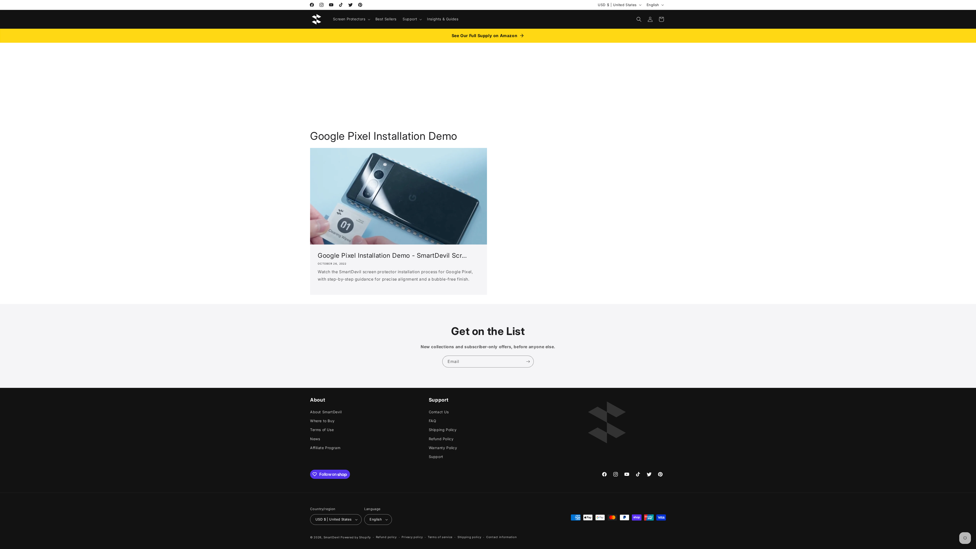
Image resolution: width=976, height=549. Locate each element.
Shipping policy (469, 537)
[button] (351, 19)
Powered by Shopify (356, 537)
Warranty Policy (443, 448)
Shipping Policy (443, 430)
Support (436, 456)
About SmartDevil (326, 412)
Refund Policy (441, 439)
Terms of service (440, 537)
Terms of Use (322, 430)
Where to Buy (322, 421)
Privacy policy (412, 537)
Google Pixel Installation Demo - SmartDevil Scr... (392, 255)
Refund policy (386, 537)
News (315, 439)
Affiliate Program (325, 448)
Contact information (501, 537)
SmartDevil (332, 537)
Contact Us (439, 412)
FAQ (432, 421)
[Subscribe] (527, 362)
